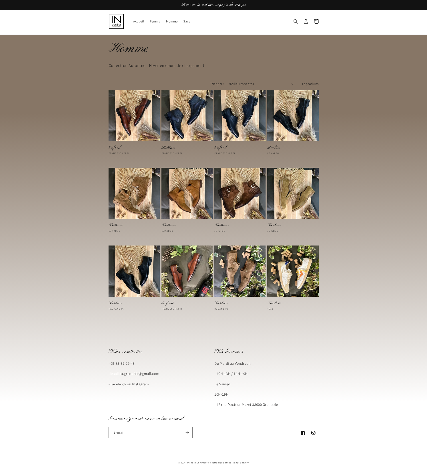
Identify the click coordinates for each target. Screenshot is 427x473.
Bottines (168, 147)
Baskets (274, 303)
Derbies (273, 147)
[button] (296, 21)
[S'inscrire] (187, 432)
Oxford (115, 147)
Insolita (191, 462)
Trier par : (217, 84)
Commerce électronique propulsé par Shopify (223, 462)
